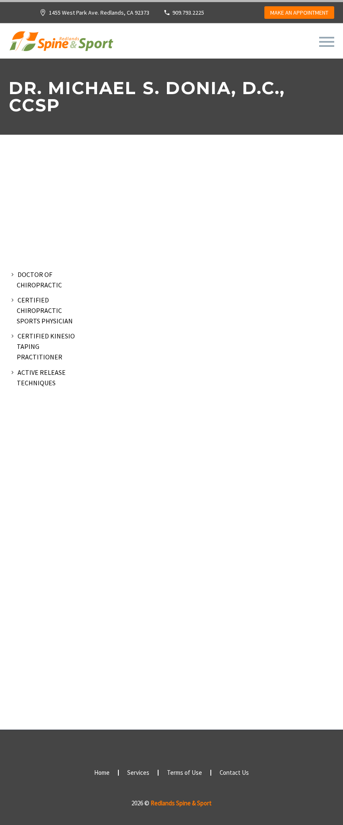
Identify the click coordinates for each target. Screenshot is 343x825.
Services (177, 53)
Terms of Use (184, 773)
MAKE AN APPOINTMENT (299, 12)
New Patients (231, 53)
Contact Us (234, 773)
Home (102, 773)
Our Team (130, 53)
